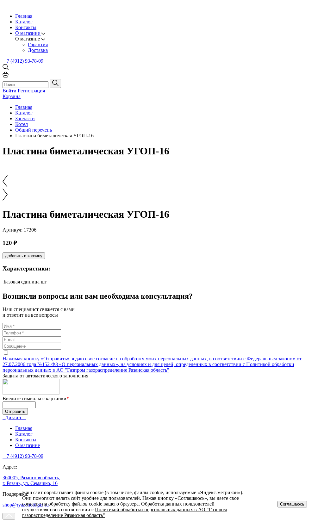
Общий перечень (33, 130)
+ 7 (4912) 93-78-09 (23, 61)
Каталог (24, 21)
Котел (21, 124)
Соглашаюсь (292, 504)
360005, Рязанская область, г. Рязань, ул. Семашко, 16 (31, 480)
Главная (23, 16)
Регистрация (31, 90)
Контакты (25, 27)
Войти (10, 90)
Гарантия (38, 44)
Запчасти (25, 118)
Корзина (12, 96)
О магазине (27, 445)
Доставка (38, 50)
